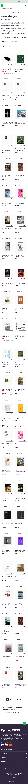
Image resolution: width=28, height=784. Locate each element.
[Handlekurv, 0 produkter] (22, 5)
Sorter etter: (9, 46)
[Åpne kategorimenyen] (25, 5)
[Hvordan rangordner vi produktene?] (4, 46)
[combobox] (14, 8)
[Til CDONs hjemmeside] (2, 5)
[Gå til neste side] (23, 699)
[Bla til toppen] (24, 723)
